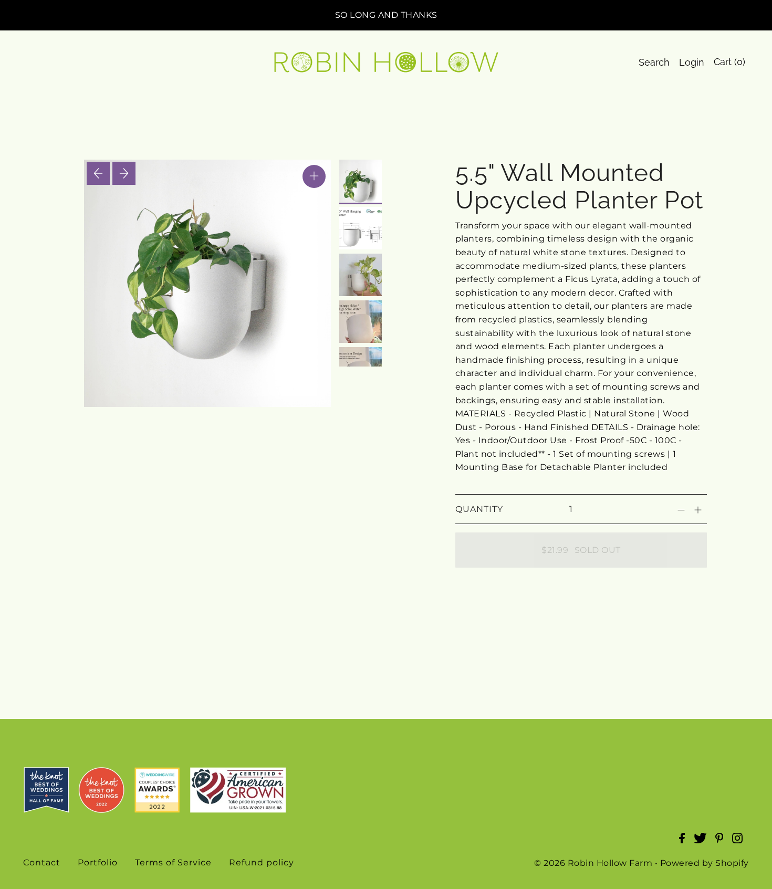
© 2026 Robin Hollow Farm (593, 863)
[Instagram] (740, 843)
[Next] (123, 173)
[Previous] (98, 173)
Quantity (479, 509)
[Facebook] (685, 843)
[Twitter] (703, 843)
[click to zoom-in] (314, 176)
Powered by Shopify (704, 863)
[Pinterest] (722, 843)
